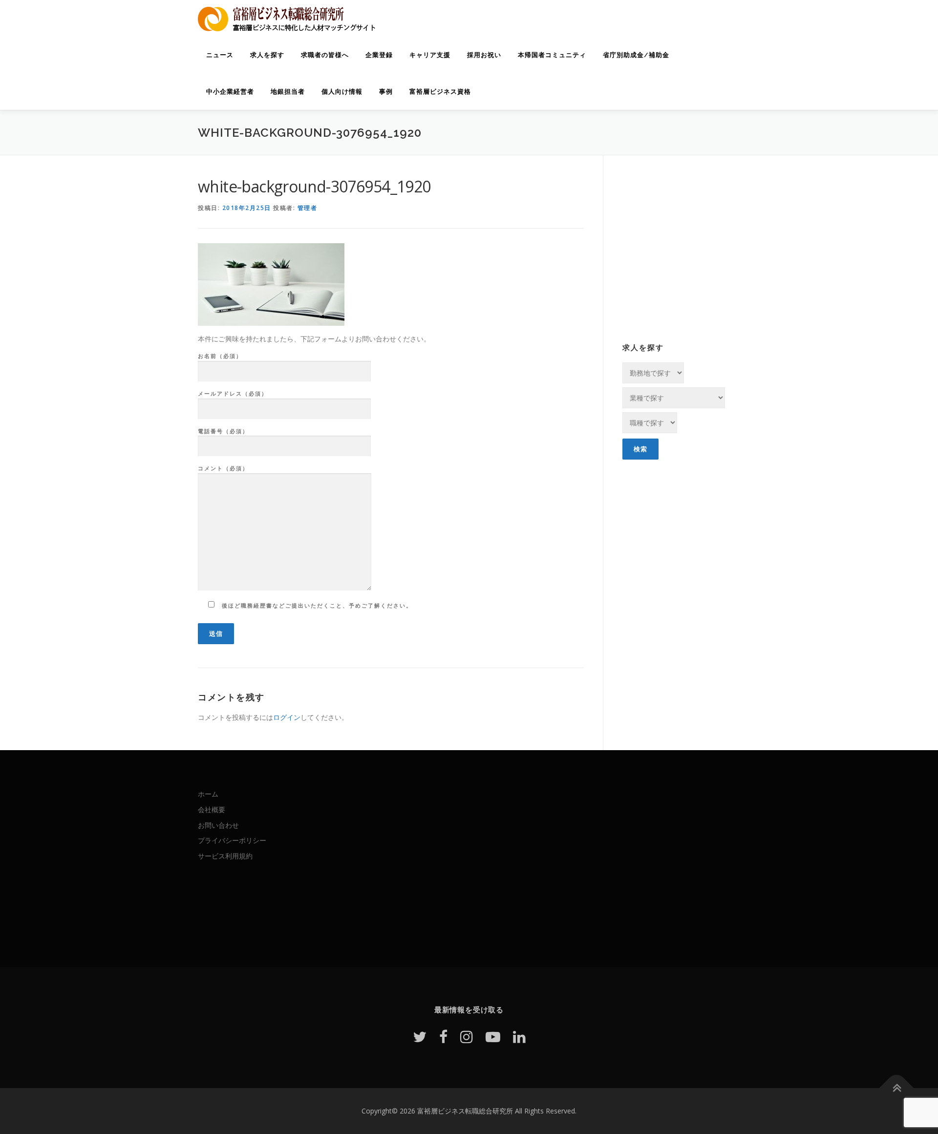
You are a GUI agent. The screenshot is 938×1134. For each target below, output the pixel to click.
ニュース (220, 55)
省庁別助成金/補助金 (636, 55)
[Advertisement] (676, 259)
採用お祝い (484, 55)
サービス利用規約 (225, 856)
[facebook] (443, 1037)
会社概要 (211, 809)
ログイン (286, 717)
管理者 (308, 208)
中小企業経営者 (230, 91)
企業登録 (379, 55)
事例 (386, 91)
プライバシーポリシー (232, 840)
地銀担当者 (288, 91)
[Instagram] (466, 1037)
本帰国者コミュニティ (552, 55)
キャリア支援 (429, 55)
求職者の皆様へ (325, 55)
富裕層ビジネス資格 (440, 91)
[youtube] (493, 1037)
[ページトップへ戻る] (896, 1088)
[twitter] (419, 1037)
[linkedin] (519, 1037)
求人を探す (267, 55)
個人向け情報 (341, 91)
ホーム (208, 793)
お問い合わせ (218, 825)
